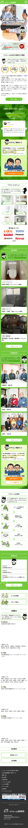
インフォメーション (7, 791)
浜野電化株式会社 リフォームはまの (14, 113)
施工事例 (4, 777)
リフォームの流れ (6, 782)
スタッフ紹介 (15, 602)
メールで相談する (14, 482)
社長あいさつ (14, 755)
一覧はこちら (14, 346)
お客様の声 (4, 779)
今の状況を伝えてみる (14, 173)
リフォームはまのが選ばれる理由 (10, 770)
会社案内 (4, 789)
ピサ (9, 122)
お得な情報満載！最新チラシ (9, 773)
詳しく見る (14, 99)
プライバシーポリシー (14, 805)
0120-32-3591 (7, 819)
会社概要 (14, 761)
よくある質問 (15, 596)
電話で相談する (14, 479)
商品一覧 (4, 775)
